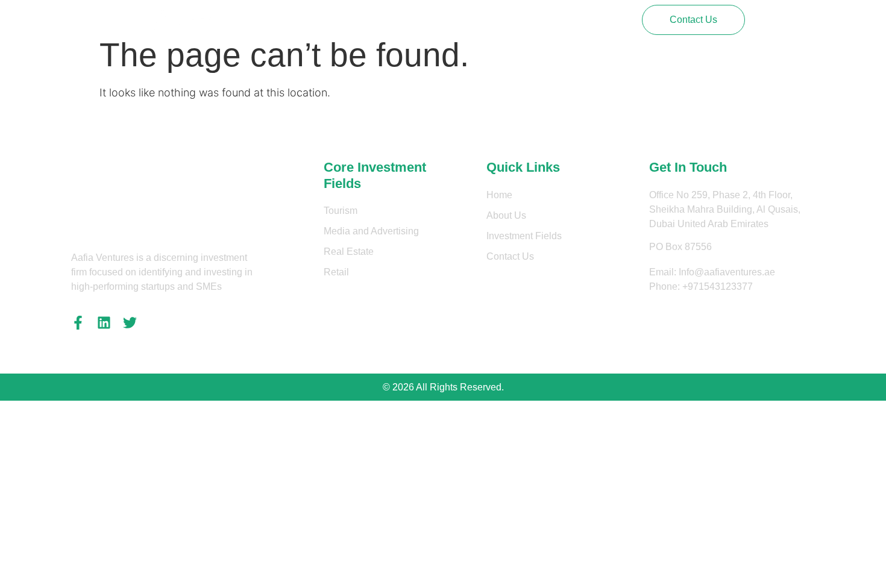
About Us (362, 19)
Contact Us (517, 19)
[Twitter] (130, 323)
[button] (693, 20)
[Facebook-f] (78, 323)
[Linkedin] (104, 323)
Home (311, 19)
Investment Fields (438, 19)
